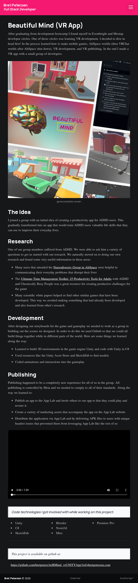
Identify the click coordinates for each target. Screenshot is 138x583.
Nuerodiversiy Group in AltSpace (75, 267)
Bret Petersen (12, 578)
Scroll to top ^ (127, 578)
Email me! (75, 578)
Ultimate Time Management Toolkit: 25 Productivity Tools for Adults (66, 278)
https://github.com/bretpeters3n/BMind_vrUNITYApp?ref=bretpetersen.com (60, 565)
